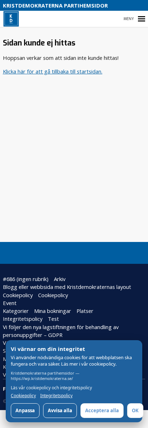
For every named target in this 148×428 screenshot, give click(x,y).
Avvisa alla (60, 410)
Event (10, 302)
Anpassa (25, 410)
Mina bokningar (52, 310)
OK (135, 410)
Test (53, 318)
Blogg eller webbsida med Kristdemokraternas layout (67, 286)
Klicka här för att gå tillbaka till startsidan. (52, 71)
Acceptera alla (102, 410)
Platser (85, 310)
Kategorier (16, 310)
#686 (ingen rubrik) (25, 278)
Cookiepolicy (18, 295)
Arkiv (59, 278)
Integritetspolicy (22, 318)
